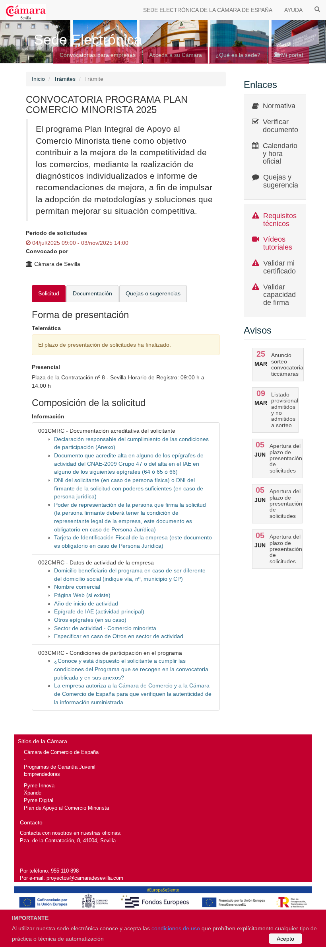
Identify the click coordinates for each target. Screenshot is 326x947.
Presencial (46, 367)
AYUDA (293, 10)
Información (48, 416)
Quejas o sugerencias (153, 293)
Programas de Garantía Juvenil (59, 767)
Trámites (65, 79)
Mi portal (291, 55)
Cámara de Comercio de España (61, 752)
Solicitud (48, 293)
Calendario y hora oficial (280, 154)
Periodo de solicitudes (56, 233)
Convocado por (47, 251)
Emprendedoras (42, 774)
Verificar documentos (282, 126)
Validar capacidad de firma (279, 295)
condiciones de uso (175, 928)
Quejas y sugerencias (282, 181)
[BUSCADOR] (317, 9)
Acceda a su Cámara (175, 55)
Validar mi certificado (279, 267)
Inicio (38, 79)
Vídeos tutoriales (277, 243)
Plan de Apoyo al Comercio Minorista (66, 808)
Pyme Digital (38, 800)
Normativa (279, 106)
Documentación (92, 293)
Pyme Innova (39, 786)
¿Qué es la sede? (237, 55)
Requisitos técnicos (280, 220)
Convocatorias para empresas (98, 55)
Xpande (32, 793)
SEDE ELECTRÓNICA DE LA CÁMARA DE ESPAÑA (207, 10)
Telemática (46, 328)
